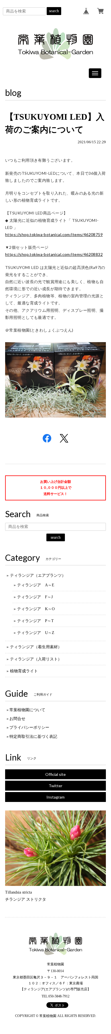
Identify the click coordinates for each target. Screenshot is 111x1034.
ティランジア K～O (36, 609)
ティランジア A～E (35, 585)
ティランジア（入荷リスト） (36, 659)
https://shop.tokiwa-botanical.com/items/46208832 (54, 254)
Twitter (55, 785)
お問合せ (17, 719)
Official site (55, 774)
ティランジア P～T (35, 621)
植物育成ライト (24, 671)
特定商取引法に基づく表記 (33, 736)
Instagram (55, 797)
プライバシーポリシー (29, 727)
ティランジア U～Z (35, 633)
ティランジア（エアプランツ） (38, 575)
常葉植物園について (27, 710)
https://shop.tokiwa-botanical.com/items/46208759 (54, 234)
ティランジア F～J (35, 597)
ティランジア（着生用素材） (36, 647)
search (54, 11)
